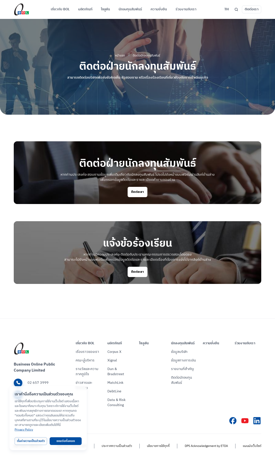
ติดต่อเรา (251, 9)
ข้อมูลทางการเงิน (183, 360)
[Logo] (21, 9)
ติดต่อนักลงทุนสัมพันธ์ (181, 380)
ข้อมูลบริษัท (179, 352)
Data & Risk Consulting (116, 403)
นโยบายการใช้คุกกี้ (158, 446)
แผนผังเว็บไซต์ (252, 446)
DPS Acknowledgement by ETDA (206, 446)
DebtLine (114, 391)
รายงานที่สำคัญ (182, 369)
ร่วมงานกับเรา (245, 343)
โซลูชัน (144, 343)
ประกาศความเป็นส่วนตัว (117, 446)
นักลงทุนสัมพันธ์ (183, 343)
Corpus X (114, 352)
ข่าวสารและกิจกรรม (84, 385)
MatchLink (115, 382)
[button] (226, 9)
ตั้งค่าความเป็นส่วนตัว (31, 441)
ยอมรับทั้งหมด (66, 441)
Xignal (112, 360)
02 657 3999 (38, 382)
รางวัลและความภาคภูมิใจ (87, 372)
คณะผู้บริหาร (85, 360)
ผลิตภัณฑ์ (114, 343)
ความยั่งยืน (211, 343)
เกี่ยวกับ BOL (85, 343)
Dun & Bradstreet (115, 372)
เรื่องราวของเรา (87, 352)
